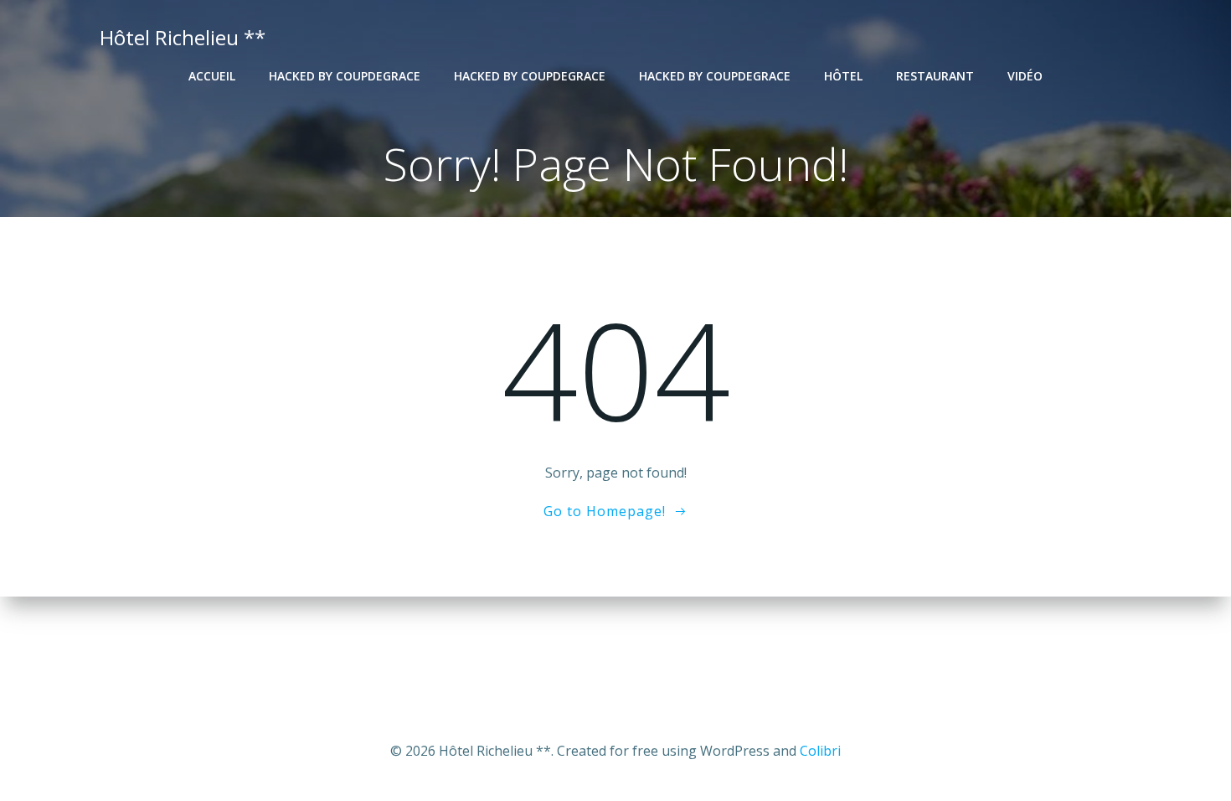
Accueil (211, 76)
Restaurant (935, 76)
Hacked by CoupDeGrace (344, 76)
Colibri (820, 751)
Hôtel (843, 76)
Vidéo (1025, 76)
